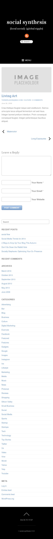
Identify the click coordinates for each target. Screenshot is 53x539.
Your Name (37, 182)
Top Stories (6, 439)
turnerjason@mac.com (12, 100)
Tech (4, 431)
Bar (3, 308)
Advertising (6, 304)
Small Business (8, 405)
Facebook (6, 334)
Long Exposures (24, 138)
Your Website (38, 199)
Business (5, 317)
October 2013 (7, 275)
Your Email (37, 190)
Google (4, 351)
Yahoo (4, 465)
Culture (27, 100)
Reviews (5, 393)
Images (5, 355)
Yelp (3, 469)
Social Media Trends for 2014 (14, 238)
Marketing (6, 372)
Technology (6, 435)
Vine (3, 456)
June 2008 (6, 292)
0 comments (37, 100)
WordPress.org (8, 498)
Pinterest (5, 388)
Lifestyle (5, 367)
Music (4, 380)
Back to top (26, 520)
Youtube (5, 473)
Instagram (6, 359)
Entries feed (6, 490)
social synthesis (25, 531)
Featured (5, 338)
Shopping (5, 397)
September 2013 (8, 279)
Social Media (7, 414)
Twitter (4, 443)
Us (3, 448)
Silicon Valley (7, 401)
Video (4, 452)
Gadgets (5, 346)
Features (5, 342)
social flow (6, 234)
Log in (4, 485)
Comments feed (8, 494)
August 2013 (7, 283)
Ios (3, 363)
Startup (5, 422)
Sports (4, 418)
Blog (3, 312)
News (4, 384)
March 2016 (6, 271)
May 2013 (6, 287)
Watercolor (9, 131)
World (4, 460)
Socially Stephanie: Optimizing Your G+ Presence (22, 251)
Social (4, 410)
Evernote (5, 329)
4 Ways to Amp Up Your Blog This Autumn (19, 242)
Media (4, 376)
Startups (5, 427)
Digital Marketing (8, 325)
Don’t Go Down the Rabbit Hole (14, 247)
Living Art (9, 96)
